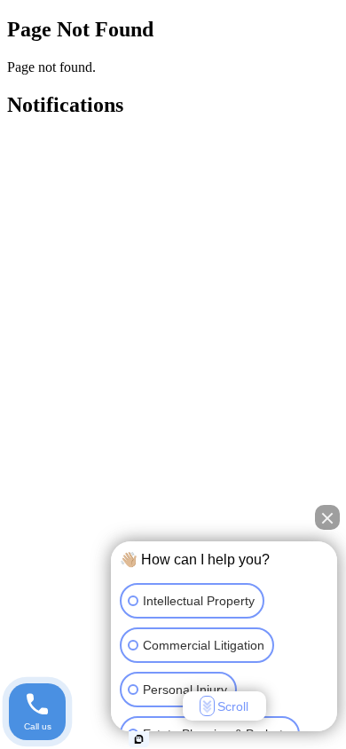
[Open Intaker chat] (139, 739)
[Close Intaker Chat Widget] (327, 517)
